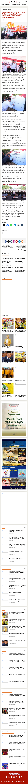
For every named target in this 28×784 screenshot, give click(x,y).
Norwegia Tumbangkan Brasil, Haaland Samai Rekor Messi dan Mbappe (17, 757)
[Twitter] (8, 241)
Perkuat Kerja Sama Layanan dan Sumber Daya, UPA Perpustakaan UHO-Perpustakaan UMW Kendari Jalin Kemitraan (17, 654)
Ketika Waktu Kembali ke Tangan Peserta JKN (16, 531)
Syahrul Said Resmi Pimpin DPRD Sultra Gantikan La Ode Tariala (7, 267)
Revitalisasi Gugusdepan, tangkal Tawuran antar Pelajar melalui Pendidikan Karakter (16, 552)
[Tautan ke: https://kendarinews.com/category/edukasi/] (25, 650)
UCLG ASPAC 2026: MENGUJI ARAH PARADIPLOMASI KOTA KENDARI (17, 538)
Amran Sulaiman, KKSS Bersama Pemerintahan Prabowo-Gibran (16, 559)
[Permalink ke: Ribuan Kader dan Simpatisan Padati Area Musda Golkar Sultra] (7, 372)
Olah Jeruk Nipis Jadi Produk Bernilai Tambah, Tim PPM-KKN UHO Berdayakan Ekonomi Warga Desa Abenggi (16, 682)
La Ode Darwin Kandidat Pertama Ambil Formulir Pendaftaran (20, 271)
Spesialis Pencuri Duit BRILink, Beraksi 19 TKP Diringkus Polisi (17, 716)
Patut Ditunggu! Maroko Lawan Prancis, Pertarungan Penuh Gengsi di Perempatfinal (17, 764)
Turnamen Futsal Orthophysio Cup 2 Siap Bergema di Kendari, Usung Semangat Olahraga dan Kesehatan (16, 736)
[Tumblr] (11, 241)
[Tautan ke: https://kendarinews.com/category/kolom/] (25, 527)
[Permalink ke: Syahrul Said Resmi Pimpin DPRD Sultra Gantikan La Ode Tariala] (7, 356)
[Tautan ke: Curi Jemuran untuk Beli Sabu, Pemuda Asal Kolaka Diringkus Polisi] (5, 725)
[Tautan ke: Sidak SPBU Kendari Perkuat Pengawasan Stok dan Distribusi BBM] (5, 595)
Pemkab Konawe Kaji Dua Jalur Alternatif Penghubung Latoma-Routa (21, 248)
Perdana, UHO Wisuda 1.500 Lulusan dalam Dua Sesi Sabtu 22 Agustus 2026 (17, 661)
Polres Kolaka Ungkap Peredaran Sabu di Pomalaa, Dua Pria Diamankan (17, 709)
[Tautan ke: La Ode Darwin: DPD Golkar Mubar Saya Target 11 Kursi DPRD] (5, 614)
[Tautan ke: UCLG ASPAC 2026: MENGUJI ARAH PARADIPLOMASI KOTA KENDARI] (5, 539)
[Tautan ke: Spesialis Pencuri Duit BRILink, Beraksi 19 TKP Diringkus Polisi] (5, 718)
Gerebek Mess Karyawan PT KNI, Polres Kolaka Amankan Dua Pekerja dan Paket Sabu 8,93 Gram (16, 702)
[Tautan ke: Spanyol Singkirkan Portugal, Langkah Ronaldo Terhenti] (5, 751)
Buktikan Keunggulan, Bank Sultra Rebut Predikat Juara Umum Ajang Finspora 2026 (17, 586)
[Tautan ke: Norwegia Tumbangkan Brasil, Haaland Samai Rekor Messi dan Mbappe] (5, 759)
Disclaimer (23, 781)
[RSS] (22, 241)
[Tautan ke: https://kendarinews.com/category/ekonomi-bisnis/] (25, 568)
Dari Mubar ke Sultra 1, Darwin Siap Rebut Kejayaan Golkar (19, 267)
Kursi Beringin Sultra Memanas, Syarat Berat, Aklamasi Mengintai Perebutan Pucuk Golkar (7, 396)
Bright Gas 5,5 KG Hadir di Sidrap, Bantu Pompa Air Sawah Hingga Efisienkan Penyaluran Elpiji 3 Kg (17, 600)
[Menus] (2, 1)
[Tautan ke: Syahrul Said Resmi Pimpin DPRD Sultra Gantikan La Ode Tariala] (5, 643)
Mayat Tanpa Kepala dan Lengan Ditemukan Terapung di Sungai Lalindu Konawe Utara (17, 695)
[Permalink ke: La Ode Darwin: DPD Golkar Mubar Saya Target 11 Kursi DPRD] (7, 323)
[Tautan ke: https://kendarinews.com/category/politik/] (25, 609)
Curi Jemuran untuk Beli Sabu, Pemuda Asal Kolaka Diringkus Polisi (17, 723)
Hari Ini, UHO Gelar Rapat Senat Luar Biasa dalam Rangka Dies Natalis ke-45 (17, 675)
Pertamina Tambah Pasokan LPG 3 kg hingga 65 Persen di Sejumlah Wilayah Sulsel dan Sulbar (17, 579)
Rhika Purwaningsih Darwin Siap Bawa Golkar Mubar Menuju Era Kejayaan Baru (20, 258)
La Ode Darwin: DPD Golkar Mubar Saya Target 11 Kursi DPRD (7, 258)
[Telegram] (19, 241)
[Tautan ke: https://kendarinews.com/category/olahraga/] (25, 732)
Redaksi (18, 781)
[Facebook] (6, 241)
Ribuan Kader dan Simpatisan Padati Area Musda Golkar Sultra (7, 271)
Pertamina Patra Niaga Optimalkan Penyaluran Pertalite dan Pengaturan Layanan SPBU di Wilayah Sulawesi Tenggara (16, 572)
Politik (3, 20)
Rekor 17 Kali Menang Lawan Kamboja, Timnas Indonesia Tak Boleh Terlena (17, 743)
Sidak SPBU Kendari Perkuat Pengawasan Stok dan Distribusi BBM (17, 593)
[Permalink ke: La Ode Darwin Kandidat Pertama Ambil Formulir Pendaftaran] (20, 372)
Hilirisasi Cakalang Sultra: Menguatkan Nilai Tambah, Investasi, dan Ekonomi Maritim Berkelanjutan (17, 545)
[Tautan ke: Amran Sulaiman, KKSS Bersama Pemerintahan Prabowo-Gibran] (5, 561)
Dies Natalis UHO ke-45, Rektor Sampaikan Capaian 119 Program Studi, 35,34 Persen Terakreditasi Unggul (17, 668)
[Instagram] (14, 241)
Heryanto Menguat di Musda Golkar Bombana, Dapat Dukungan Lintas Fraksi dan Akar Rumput (20, 262)
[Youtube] (17, 241)
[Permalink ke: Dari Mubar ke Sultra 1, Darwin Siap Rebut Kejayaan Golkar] (20, 356)
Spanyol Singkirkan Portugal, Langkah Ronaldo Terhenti (17, 750)
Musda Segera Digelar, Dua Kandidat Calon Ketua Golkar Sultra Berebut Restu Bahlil (20, 396)
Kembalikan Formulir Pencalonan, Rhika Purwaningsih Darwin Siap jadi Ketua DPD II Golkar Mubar (7, 262)
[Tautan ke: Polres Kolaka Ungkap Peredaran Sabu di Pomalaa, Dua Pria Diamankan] (5, 710)
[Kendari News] (14, 2)
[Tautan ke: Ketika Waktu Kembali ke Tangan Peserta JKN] (5, 532)
